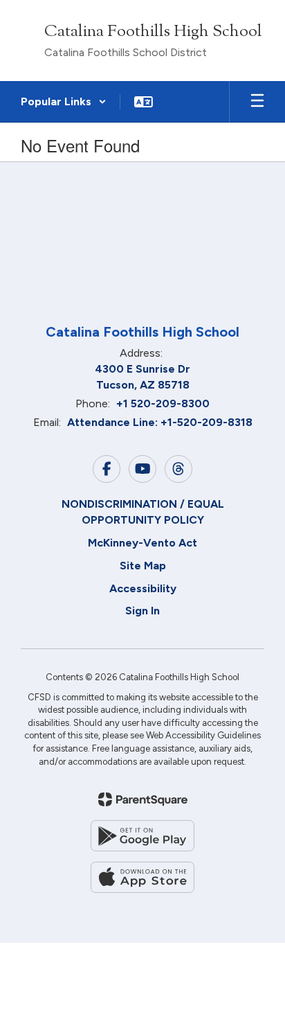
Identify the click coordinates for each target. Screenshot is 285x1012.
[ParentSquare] (143, 799)
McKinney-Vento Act (142, 542)
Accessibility (142, 588)
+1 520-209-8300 (163, 403)
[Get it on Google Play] (142, 835)
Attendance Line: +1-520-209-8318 (159, 422)
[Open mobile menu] (257, 102)
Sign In (142, 610)
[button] (63, 102)
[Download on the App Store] (142, 877)
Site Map (143, 565)
